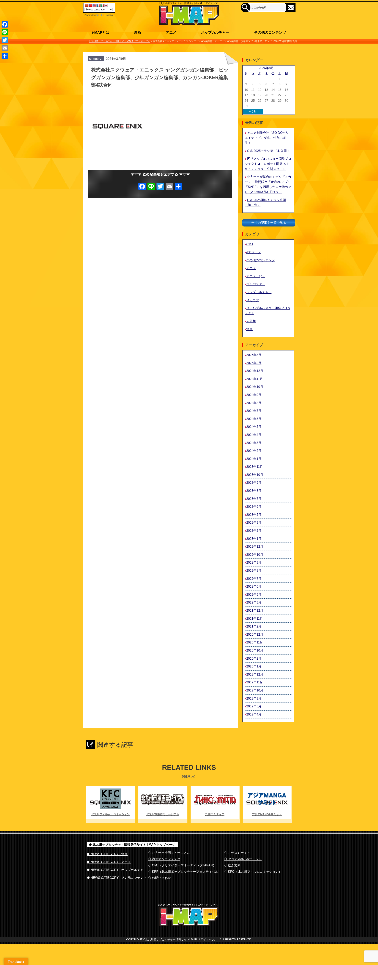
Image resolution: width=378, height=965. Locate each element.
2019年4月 (253, 714)
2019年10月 (254, 690)
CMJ (249, 244)
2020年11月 (254, 642)
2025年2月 (253, 363)
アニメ (251, 268)
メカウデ (252, 300)
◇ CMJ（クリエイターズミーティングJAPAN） (182, 865)
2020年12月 (254, 634)
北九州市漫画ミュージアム (162, 814)
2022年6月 (253, 586)
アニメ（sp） (255, 276)
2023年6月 (253, 506)
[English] (94, 5)
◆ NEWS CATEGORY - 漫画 (107, 854)
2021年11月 (254, 618)
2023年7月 (253, 498)
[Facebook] (5, 24)
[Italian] (102, 5)
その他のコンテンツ (260, 260)
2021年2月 (253, 626)
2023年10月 (254, 474)
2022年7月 (253, 578)
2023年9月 (253, 482)
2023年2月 (253, 530)
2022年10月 (254, 554)
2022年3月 (253, 602)
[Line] (5, 32)
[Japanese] (106, 5)
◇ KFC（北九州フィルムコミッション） (253, 871)
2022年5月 (253, 594)
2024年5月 (253, 426)
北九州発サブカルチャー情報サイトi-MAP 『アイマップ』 (181, 939)
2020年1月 (253, 666)
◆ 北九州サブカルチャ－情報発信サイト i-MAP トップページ (132, 844)
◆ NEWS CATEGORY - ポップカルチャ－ (116, 870)
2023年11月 (254, 466)
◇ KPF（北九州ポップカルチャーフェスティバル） (184, 871)
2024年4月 (253, 434)
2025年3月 (253, 355)
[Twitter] (5, 40)
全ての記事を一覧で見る (268, 222)
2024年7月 (253, 410)
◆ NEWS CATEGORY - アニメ (109, 862)
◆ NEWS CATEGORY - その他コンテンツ (116, 877)
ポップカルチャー (258, 292)
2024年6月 (253, 419)
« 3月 (253, 111)
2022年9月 (253, 562)
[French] (98, 5)
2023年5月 (253, 514)
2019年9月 (253, 698)
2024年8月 (253, 403)
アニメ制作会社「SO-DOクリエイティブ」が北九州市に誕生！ (267, 137)
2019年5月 (253, 706)
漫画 (249, 329)
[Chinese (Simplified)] (86, 5)
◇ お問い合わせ (159, 878)
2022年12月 (254, 546)
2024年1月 (253, 458)
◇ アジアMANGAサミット (243, 859)
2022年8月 (253, 570)
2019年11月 (254, 682)
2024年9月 (253, 395)
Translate (108, 15)
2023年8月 (253, 490)
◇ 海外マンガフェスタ (164, 859)
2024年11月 (254, 379)
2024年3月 (253, 443)
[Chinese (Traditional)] (90, 5)
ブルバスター (255, 284)
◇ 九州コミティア (237, 852)
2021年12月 (254, 610)
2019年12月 (254, 674)
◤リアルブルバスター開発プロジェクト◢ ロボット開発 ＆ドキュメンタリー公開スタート (268, 163)
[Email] (5, 48)
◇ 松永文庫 (232, 865)
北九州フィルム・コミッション (110, 814)
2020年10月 (254, 650)
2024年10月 (254, 386)
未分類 (251, 321)
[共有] (5, 56)
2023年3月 (253, 522)
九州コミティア (214, 814)
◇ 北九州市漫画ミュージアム (169, 852)
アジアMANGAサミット (267, 814)
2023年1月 (253, 538)
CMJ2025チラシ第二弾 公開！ (268, 151)
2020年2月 (253, 658)
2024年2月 (253, 450)
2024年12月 (254, 371)
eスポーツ (253, 252)
